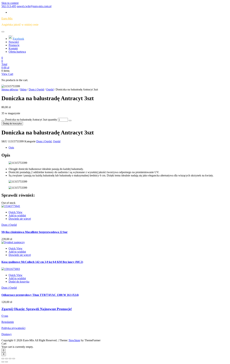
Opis (11, 147)
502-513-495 (8, 6)
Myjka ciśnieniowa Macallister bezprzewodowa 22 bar (34, 232)
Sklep (23, 89)
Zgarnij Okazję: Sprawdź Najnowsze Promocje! (36, 309)
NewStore (74, 340)
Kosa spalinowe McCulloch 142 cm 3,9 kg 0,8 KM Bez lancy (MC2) (42, 261)
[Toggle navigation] (2, 31)
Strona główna (9, 89)
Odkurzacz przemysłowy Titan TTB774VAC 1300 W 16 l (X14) (40, 294)
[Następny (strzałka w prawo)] (6, 361)
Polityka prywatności (13, 328)
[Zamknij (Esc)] (2, 358)
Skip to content (10, 3)
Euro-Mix (7, 18)
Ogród (50, 89)
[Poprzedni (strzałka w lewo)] (2, 361)
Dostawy (6, 334)
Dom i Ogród (36, 89)
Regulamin (7, 321)
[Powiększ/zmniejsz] (13, 358)
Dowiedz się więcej (20, 218)
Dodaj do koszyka (12, 123)
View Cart (7, 74)
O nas (4, 315)
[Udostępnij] (6, 358)
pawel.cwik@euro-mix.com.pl (34, 6)
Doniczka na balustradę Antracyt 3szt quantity (31, 119)
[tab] (119, 147)
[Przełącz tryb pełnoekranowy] (10, 358)
